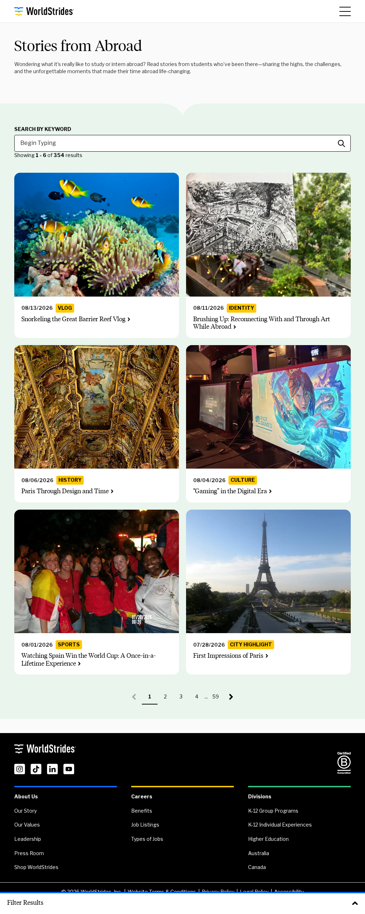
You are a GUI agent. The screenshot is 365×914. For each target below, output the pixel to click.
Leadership (27, 839)
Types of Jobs (147, 839)
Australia (258, 853)
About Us (26, 796)
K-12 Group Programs (273, 811)
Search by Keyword (42, 129)
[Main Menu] (345, 11)
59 (217, 699)
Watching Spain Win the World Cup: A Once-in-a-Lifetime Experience (88, 659)
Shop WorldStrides (36, 867)
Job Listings (145, 825)
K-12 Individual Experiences (280, 825)
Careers (141, 796)
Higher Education (268, 839)
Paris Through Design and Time (65, 491)
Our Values (27, 825)
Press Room (29, 853)
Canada (257, 867)
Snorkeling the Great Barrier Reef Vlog (73, 319)
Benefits (141, 811)
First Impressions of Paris (228, 656)
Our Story (25, 811)
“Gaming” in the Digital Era (230, 491)
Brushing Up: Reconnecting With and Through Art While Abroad (261, 323)
